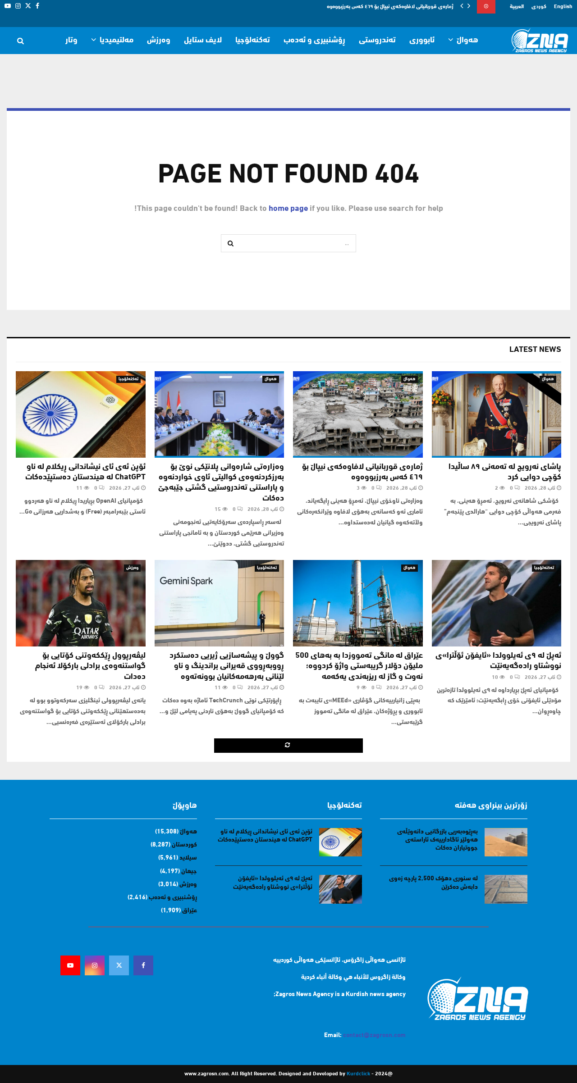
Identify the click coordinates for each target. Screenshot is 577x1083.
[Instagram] (95, 965)
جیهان (189, 871)
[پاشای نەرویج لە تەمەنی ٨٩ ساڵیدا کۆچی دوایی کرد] (497, 414)
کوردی (538, 6)
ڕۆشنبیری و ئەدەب (314, 40)
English (563, 6)
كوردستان (184, 845)
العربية (517, 6)
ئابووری (422, 40)
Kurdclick (358, 1074)
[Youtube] (70, 965)
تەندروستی (377, 40)
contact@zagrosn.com (374, 1035)
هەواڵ (467, 40)
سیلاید (188, 858)
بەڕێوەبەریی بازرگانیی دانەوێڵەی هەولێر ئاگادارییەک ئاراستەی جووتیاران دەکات (437, 839)
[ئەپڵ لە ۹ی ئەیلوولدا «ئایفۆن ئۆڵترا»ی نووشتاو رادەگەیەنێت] (497, 603)
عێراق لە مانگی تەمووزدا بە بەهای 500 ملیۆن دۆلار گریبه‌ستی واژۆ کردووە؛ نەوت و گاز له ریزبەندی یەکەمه (359, 666)
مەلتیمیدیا (116, 40)
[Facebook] (143, 965)
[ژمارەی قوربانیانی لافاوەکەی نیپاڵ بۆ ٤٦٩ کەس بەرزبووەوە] (358, 414)
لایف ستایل (203, 40)
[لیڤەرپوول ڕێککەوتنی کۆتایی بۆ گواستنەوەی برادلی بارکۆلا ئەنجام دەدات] (81, 603)
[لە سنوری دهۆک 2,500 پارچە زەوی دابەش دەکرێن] (506, 889)
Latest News (535, 350)
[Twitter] (119, 965)
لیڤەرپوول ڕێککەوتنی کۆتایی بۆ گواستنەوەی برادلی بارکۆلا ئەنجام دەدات (90, 666)
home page (288, 209)
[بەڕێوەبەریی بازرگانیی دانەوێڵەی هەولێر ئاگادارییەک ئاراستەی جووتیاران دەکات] (506, 842)
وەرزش (158, 40)
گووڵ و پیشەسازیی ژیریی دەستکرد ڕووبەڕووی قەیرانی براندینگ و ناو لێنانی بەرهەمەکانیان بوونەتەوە (226, 666)
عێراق (189, 910)
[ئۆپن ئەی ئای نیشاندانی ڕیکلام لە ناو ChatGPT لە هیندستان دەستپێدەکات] (81, 414)
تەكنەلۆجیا (252, 40)
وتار (71, 40)
